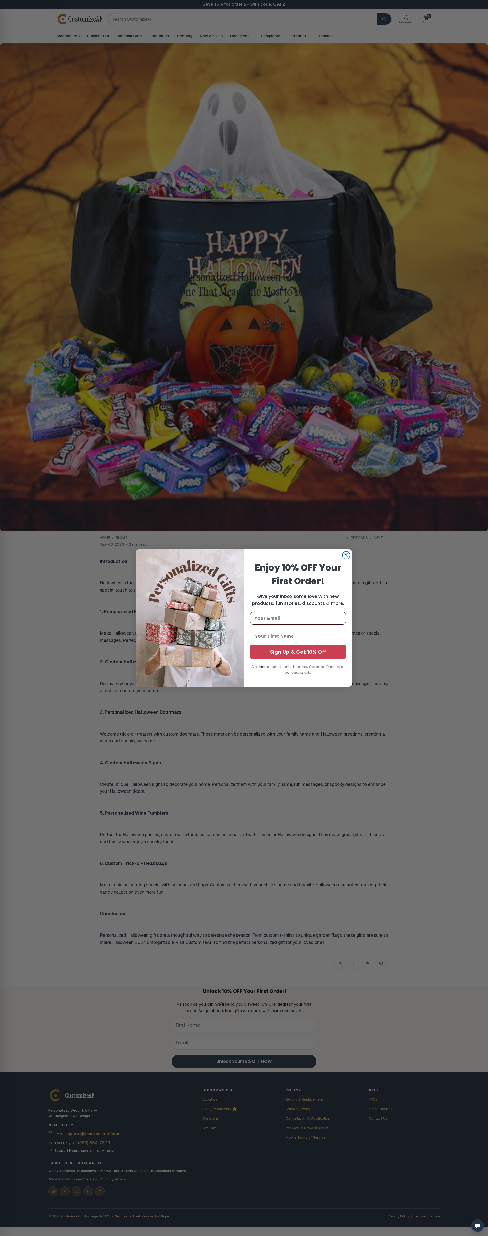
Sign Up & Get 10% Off (298, 651)
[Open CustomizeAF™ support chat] (477, 1225)
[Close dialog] (346, 555)
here (262, 667)
